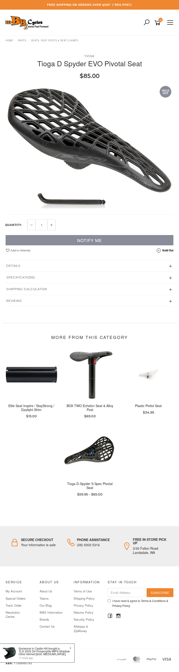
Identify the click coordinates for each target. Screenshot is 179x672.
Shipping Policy (84, 598)
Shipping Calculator (26, 289)
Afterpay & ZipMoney (81, 628)
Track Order (13, 605)
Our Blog (46, 605)
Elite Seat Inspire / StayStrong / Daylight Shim (31, 407)
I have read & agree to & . (140, 603)
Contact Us (47, 626)
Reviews (14, 301)
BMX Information (51, 612)
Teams (44, 598)
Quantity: (13, 224)
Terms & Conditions (153, 601)
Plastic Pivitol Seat (148, 405)
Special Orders (16, 598)
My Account (14, 591)
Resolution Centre (13, 614)
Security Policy (84, 619)
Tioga (89, 56)
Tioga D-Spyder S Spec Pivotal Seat (90, 485)
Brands (44, 619)
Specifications (20, 277)
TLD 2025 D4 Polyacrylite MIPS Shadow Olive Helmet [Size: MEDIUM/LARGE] (44, 652)
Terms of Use (83, 591)
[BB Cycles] (28, 22)
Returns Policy (83, 612)
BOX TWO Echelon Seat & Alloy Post (90, 407)
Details (13, 265)
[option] (89, 147)
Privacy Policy (83, 605)
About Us (46, 591)
